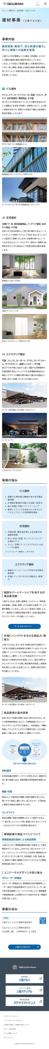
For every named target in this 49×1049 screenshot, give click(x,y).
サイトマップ (8, 1037)
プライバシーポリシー (11, 1016)
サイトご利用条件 (10, 1029)
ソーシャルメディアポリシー (13, 1020)
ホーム (4, 11)
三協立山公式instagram (27, 967)
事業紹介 (12, 11)
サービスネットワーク (22, 626)
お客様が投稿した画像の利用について (16, 1025)
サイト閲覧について (10, 1033)
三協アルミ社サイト (23, 947)
